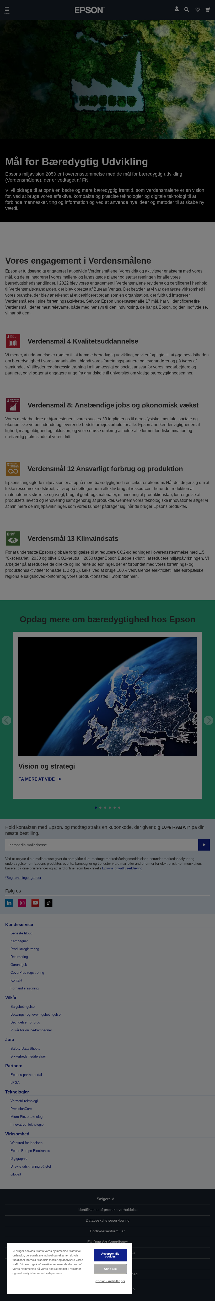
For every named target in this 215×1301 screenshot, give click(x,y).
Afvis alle (110, 1268)
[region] (69, 1268)
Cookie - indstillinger (110, 1281)
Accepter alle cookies (110, 1255)
